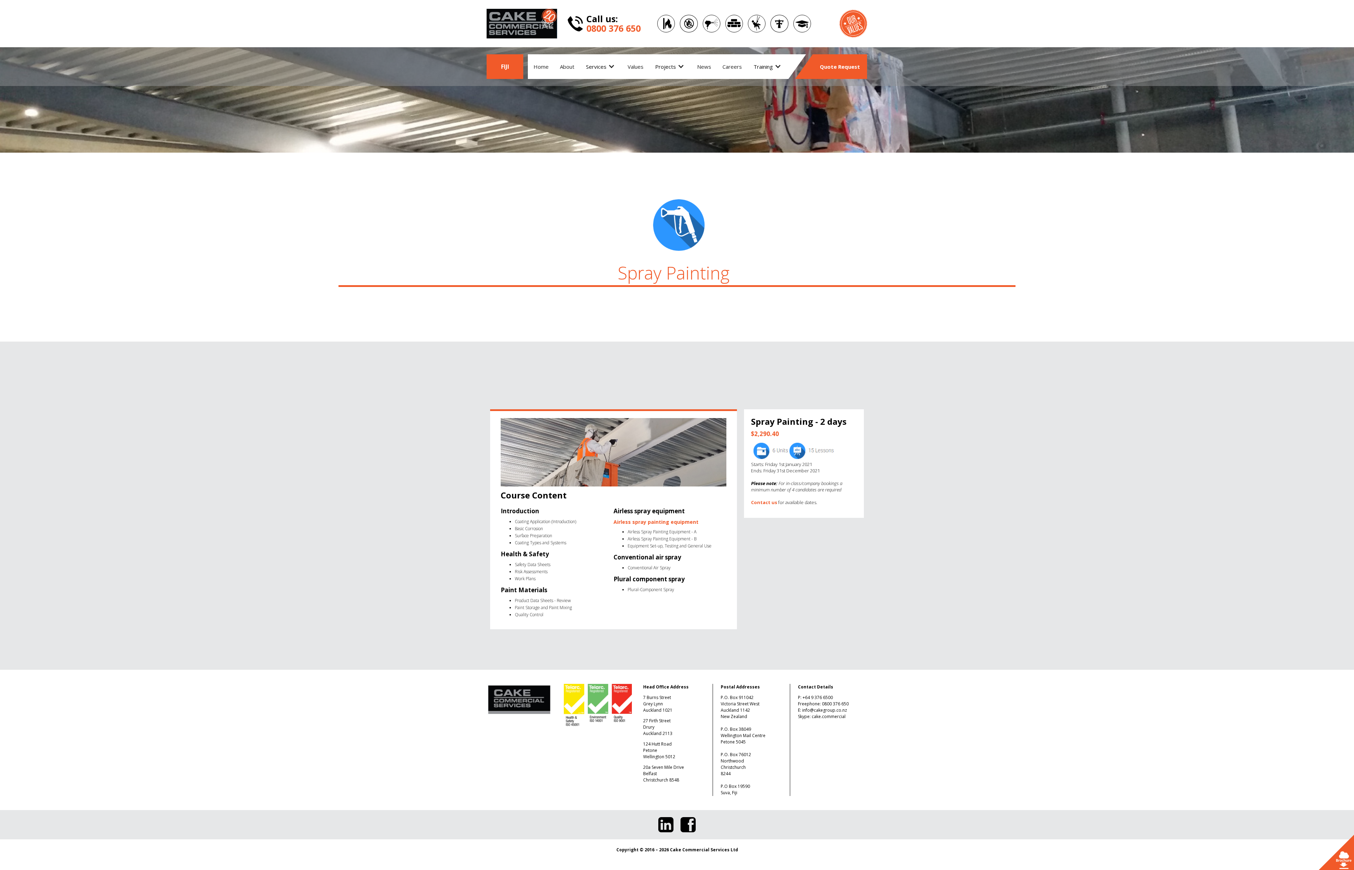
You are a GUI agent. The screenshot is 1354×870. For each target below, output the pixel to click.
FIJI (505, 67)
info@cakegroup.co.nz (824, 710)
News (704, 66)
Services (596, 66)
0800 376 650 (835, 704)
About (567, 66)
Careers (732, 66)
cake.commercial (829, 716)
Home (541, 66)
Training (763, 66)
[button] (601, 66)
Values (636, 66)
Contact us (764, 502)
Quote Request (840, 66)
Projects (665, 66)
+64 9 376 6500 (818, 697)
